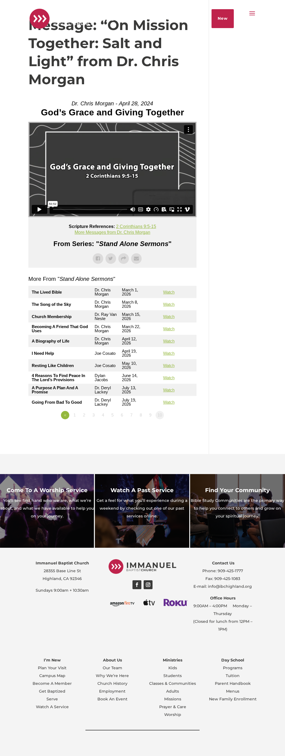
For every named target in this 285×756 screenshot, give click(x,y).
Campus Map (52, 675)
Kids (172, 667)
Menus (232, 691)
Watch (169, 292)
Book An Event (112, 699)
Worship (172, 714)
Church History (112, 683)
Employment (112, 691)
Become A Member (52, 683)
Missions (172, 699)
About (120, 18)
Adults (172, 691)
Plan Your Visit (52, 667)
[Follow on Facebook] (136, 584)
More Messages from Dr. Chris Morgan (112, 232)
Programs (232, 667)
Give (199, 18)
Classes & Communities (172, 683)
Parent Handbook (233, 683)
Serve (52, 699)
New (223, 18)
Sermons (177, 18)
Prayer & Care (172, 706)
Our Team (112, 667)
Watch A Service (52, 706)
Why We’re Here (112, 675)
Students (172, 675)
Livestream (147, 18)
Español (97, 18)
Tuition (233, 675)
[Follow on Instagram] (148, 584)
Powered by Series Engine (175, 430)
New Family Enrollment (233, 699)
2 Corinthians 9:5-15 (136, 226)
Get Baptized (52, 691)
